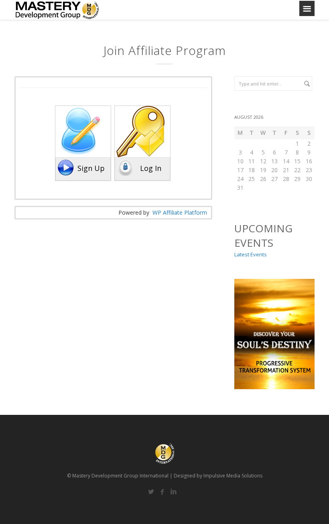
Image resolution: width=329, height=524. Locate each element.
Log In (150, 168)
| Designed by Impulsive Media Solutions (216, 475)
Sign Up (91, 168)
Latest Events (250, 254)
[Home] (57, 10)
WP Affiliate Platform (179, 212)
